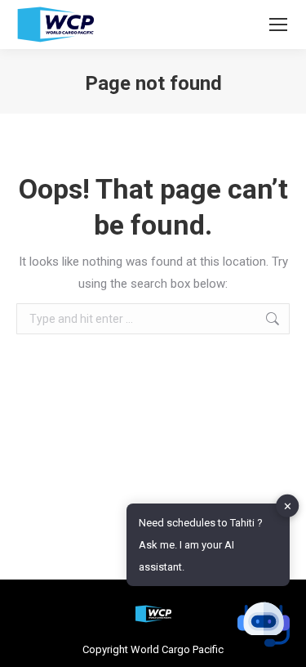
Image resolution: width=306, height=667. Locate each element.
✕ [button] (287, 505)
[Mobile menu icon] (278, 24)
